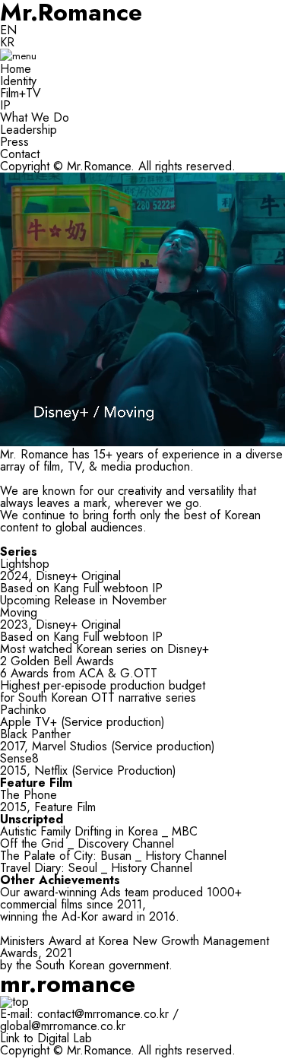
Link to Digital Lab (46, 1038)
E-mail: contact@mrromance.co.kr (84, 1014)
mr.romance (67, 983)
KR (7, 42)
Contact (20, 154)
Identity (18, 81)
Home (15, 69)
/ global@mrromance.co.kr (89, 1020)
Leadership (28, 129)
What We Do (34, 117)
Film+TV (20, 93)
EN (8, 30)
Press (14, 142)
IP (5, 105)
